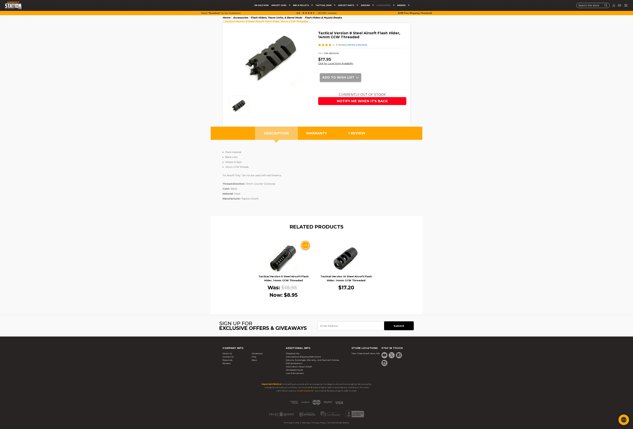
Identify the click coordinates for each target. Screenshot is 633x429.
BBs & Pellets (301, 5)
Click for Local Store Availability (335, 63)
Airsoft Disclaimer (305, 390)
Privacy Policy (319, 422)
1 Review (356, 133)
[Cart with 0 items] (624, 5)
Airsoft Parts (346, 5)
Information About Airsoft (299, 366)
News (254, 360)
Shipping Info (292, 353)
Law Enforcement (295, 373)
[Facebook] (399, 355)
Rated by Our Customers (221, 13)
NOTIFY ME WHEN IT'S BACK (362, 101)
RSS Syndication (294, 363)
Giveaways (257, 353)
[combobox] (593, 5)
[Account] (612, 5)
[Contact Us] (618, 5)
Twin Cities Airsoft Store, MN (365, 353)
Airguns (365, 5)
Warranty (316, 133)
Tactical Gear (324, 5)
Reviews (227, 363)
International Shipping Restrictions (303, 356)
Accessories (384, 5)
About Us (227, 353)
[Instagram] (384, 363)
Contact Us (228, 356)
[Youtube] (384, 355)
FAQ (254, 356)
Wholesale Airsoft (294, 370)
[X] (392, 355)
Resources (227, 360)
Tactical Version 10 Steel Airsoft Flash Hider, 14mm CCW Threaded (346, 278)
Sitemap (306, 422)
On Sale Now (261, 5)
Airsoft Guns (279, 5)
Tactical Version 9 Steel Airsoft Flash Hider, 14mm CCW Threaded (283, 278)
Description (276, 133)
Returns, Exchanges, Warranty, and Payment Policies (312, 360)
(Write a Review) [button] (357, 44)
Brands (401, 5)
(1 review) (341, 44)
